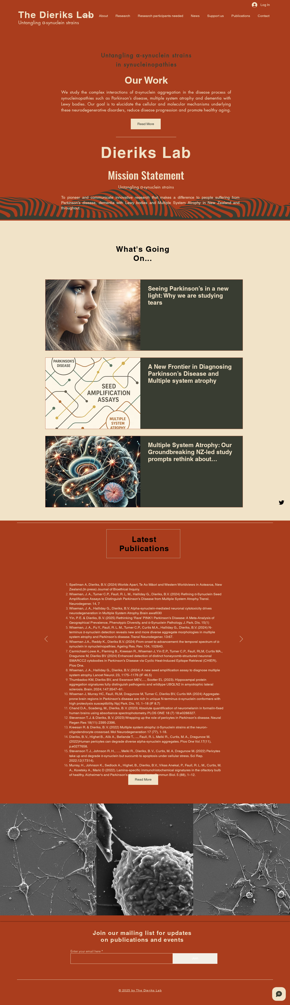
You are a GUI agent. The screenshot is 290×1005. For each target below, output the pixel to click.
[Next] (241, 639)
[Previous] (46, 639)
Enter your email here (85, 951)
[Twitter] (281, 502)
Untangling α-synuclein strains (48, 22)
